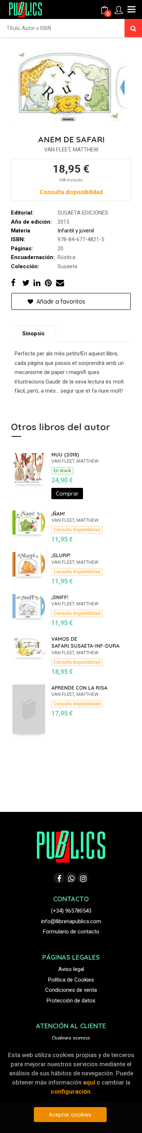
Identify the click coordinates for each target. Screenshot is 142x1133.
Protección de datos (71, 1000)
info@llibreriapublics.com (71, 921)
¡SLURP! (61, 555)
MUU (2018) (65, 454)
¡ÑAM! (58, 513)
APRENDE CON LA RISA (79, 688)
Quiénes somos (71, 1038)
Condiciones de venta (71, 990)
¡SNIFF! (59, 597)
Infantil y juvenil (76, 230)
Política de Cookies (71, 979)
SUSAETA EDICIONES (83, 212)
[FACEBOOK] (59, 877)
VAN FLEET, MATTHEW (71, 149)
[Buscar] (133, 28)
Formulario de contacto (71, 931)
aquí (89, 1082)
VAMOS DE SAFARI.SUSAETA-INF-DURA (85, 643)
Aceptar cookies (70, 1114)
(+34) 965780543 (71, 910)
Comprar (67, 493)
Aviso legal (71, 969)
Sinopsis (33, 333)
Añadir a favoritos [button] (60, 301)
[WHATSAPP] (71, 877)
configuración (70, 1091)
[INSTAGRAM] (83, 877)
